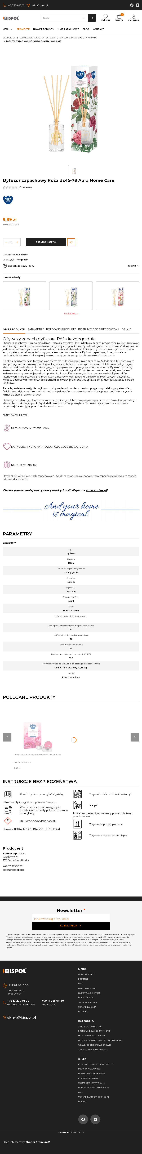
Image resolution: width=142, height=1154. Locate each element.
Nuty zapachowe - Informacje (93, 1087)
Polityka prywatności (89, 1069)
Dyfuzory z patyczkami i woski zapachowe (100, 1040)
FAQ (80, 1092)
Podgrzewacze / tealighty (91, 1036)
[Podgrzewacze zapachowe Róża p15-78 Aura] (38, 728)
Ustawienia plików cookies (92, 1097)
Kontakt (82, 1101)
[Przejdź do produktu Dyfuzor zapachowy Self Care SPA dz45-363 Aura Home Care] (24, 295)
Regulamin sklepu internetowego (95, 1064)
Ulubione (83, 1012)
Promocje (83, 979)
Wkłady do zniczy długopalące (94, 1045)
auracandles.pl (96, 490)
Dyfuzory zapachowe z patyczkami (78, 38)
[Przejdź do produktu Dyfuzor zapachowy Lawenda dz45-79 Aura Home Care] (70, 295)
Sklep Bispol (9, 38)
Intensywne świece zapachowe (94, 1031)
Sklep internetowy (25, 1142)
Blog (80, 984)
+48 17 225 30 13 (13, 866)
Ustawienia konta (87, 1007)
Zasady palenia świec (89, 993)
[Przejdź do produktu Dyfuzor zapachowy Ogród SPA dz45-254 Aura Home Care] (117, 295)
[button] (92, 18)
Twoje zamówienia (87, 1002)
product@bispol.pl (13, 869)
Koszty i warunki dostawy (91, 1073)
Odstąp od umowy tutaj (90, 1083)
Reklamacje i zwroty (89, 1078)
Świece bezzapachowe (89, 1026)
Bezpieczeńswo (86, 998)
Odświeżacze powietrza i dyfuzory (38, 38)
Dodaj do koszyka (46, 242)
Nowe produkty (86, 974)
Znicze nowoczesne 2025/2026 (93, 1050)
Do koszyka (38, 725)
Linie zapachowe (86, 988)
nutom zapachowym (103, 476)
